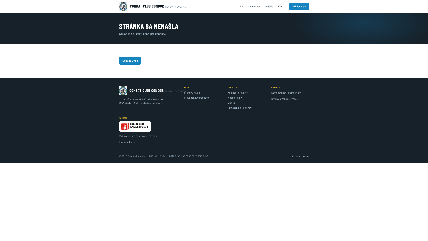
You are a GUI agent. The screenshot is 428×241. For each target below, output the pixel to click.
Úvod (242, 6)
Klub (280, 6)
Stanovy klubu (192, 92)
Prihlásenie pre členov (240, 107)
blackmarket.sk (127, 142)
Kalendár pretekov (238, 92)
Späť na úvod (130, 60)
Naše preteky (235, 97)
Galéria (269, 6)
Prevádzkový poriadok (196, 97)
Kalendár (255, 6)
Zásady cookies (300, 156)
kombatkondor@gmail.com (286, 92)
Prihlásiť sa (299, 6)
